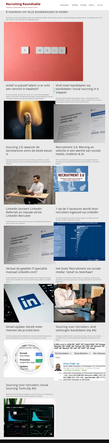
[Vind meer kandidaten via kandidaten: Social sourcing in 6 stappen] (79, 105)
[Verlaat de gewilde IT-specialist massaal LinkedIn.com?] (29, 285)
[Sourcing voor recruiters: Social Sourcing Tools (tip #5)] (29, 399)
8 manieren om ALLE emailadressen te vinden (37, 12)
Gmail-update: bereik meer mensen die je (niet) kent (24, 328)
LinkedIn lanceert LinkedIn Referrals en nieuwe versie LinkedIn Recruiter (24, 212)
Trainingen (83, 5)
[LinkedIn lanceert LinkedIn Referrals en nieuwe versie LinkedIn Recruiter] (29, 227)
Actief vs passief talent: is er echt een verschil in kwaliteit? (28, 87)
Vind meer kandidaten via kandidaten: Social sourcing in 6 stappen (77, 88)
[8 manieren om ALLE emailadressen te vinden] (43, 23)
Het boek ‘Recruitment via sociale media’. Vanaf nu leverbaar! (78, 270)
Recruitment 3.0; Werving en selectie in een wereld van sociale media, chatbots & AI (78, 150)
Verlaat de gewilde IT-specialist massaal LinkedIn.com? (26, 270)
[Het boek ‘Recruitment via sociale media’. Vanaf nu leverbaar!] (79, 285)
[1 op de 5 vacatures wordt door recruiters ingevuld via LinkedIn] (79, 223)
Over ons (100, 5)
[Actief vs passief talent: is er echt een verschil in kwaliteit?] (29, 102)
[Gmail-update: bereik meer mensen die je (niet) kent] (28, 341)
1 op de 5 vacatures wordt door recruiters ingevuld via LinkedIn (77, 210)
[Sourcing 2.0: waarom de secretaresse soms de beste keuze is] (29, 167)
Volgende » (54, 91)
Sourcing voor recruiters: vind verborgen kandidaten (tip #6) (76, 328)
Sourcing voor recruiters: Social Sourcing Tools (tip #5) (27, 386)
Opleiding (75, 5)
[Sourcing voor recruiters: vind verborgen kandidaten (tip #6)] (79, 343)
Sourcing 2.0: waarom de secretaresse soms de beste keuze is (29, 150)
